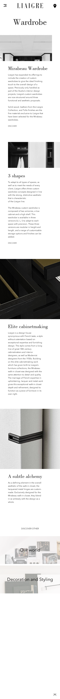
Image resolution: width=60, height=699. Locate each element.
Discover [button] (12, 126)
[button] (5, 5)
